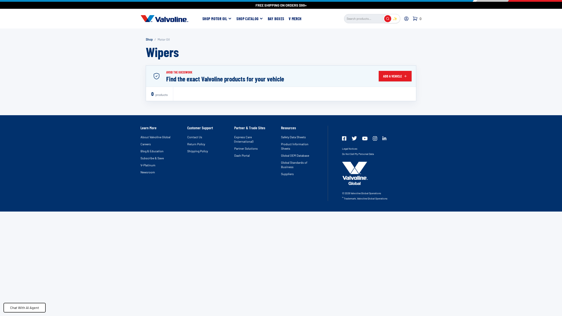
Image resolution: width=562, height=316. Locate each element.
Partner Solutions (246, 148)
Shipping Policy (197, 151)
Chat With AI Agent (24, 307)
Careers (145, 144)
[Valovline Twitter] (354, 138)
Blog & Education (152, 151)
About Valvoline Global (155, 137)
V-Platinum (147, 165)
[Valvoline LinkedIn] (384, 138)
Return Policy (196, 144)
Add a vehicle (392, 76)
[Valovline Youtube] (364, 138)
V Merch (295, 18)
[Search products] (387, 18)
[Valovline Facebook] (344, 138)
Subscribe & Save (152, 158)
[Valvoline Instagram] (375, 138)
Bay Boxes (276, 18)
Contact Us (194, 137)
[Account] (406, 18)
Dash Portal (242, 155)
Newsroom (147, 172)
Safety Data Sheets (293, 137)
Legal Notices (349, 148)
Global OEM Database (295, 155)
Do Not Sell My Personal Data (358, 153)
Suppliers (287, 174)
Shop (149, 39)
